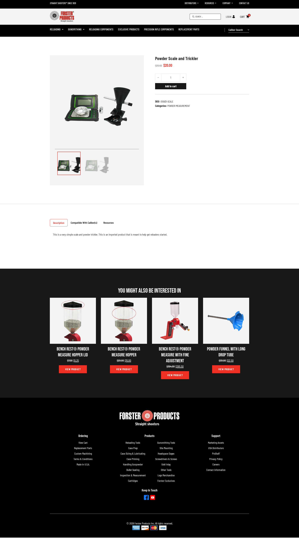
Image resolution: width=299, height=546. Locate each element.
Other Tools (166, 469)
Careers (216, 464)
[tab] (59, 222)
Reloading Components (101, 29)
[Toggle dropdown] (198, 3)
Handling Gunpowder (133, 464)
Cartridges (133, 480)
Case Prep (133, 448)
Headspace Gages (166, 453)
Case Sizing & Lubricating (133, 453)
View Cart (83, 442)
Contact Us (244, 3)
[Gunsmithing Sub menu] (83, 29)
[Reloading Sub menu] (62, 29)
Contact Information (215, 469)
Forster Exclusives (166, 480)
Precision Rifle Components (159, 29)
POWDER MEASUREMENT (178, 105)
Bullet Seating (132, 469)
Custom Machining (83, 453)
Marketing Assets (216, 442)
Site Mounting (166, 448)
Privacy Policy (216, 459)
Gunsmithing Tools (166, 442)
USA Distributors (216, 448)
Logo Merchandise (166, 475)
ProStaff (216, 453)
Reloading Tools (133, 442)
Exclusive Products (128, 29)
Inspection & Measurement (133, 475)
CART (242, 16)
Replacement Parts (188, 29)
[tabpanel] (149, 236)
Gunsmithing (74, 29)
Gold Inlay (166, 464)
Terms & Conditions (83, 459)
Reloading (55, 29)
